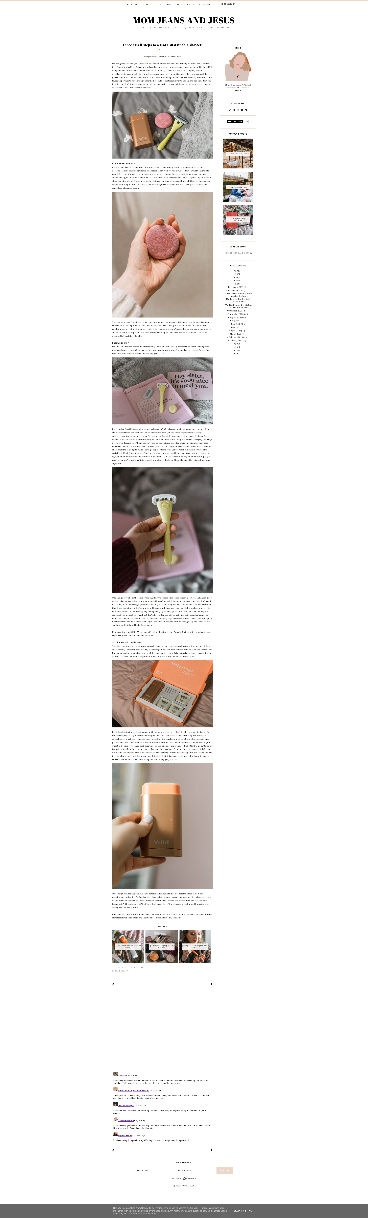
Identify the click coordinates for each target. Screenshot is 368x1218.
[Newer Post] (113, 984)
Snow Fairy (141, 184)
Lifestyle (147, 4)
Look (158, 4)
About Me (132, 4)
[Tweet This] (207, 967)
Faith (168, 4)
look (133, 968)
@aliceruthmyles (184, 1185)
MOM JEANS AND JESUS (184, 20)
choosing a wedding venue (238, 154)
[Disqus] (162, 1032)
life (114, 968)
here (165, 904)
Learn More (240, 1211)
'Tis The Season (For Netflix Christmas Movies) (238, 306)
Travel (179, 4)
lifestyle (123, 968)
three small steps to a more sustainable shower (238, 294)
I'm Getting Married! (238, 187)
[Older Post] (212, 984)
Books (190, 4)
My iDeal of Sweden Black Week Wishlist (238, 300)
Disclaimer (205, 4)
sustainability (120, 971)
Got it (252, 1211)
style (140, 968)
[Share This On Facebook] (203, 967)
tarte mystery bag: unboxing (238, 219)
